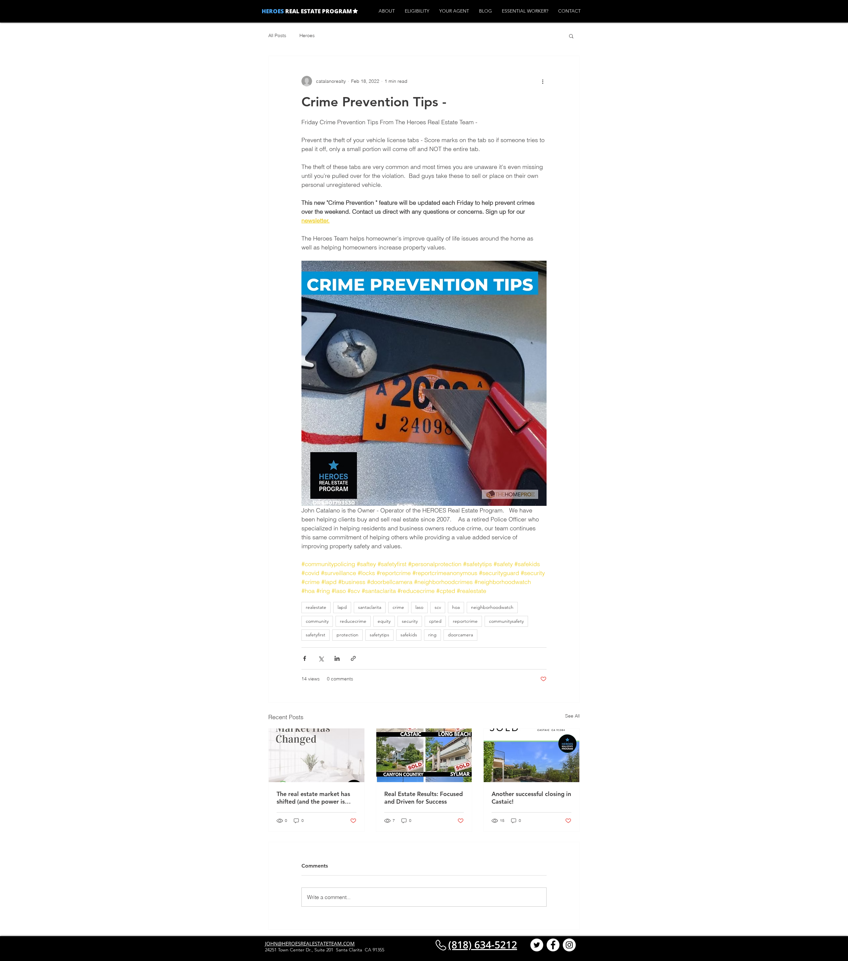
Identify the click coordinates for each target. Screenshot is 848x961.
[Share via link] (353, 658)
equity (384, 621)
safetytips (379, 635)
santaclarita (369, 607)
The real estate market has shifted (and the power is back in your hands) (313, 797)
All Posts (277, 35)
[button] (571, 35)
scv (438, 607)
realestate (316, 607)
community (317, 621)
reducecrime (353, 621)
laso (419, 607)
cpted (435, 621)
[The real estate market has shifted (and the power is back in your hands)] (316, 755)
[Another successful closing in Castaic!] (531, 755)
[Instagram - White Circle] (569, 944)
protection (347, 635)
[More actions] (543, 81)
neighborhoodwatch (492, 607)
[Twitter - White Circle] (536, 944)
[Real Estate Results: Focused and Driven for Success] (424, 755)
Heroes (307, 35)
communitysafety (506, 621)
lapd (342, 607)
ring (432, 635)
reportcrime (465, 621)
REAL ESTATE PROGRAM (318, 11)
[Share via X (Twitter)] (321, 658)
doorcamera (460, 635)
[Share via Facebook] (304, 658)
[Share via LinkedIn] (337, 658)
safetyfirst (315, 635)
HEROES (273, 11)
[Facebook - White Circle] (553, 944)
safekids (408, 635)
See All (572, 716)
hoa (456, 607)
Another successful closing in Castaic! (531, 797)
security (410, 621)
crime (398, 607)
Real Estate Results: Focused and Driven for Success (423, 797)
